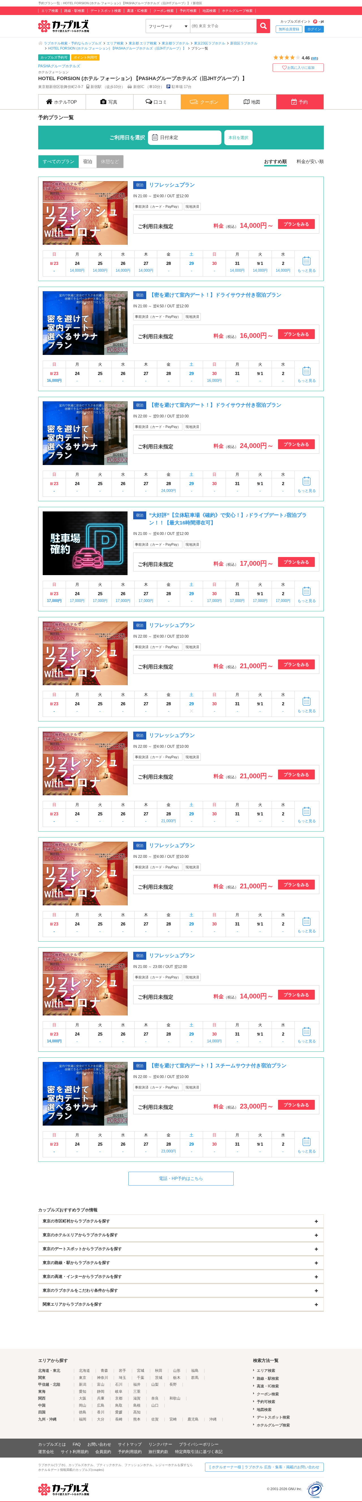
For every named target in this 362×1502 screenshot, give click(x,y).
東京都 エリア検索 (143, 43)
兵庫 (100, 1398)
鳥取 (118, 1405)
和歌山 (174, 1398)
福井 (137, 1384)
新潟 (82, 1384)
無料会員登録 (289, 29)
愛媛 (118, 1412)
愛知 (82, 1391)
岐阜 (118, 1391)
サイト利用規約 (75, 1451)
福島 (195, 1370)
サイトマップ (130, 1444)
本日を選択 (238, 137)
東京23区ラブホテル (209, 43)
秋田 (158, 1370)
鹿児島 (193, 1419)
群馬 (195, 1377)
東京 (82, 1377)
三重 (137, 1391)
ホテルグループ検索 (237, 11)
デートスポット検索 (105, 11)
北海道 (84, 1370)
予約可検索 (188, 11)
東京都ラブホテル (175, 43)
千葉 (140, 1377)
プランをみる (296, 224)
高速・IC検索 (137, 11)
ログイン (314, 29)
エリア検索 (49, 11)
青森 (104, 1370)
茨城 (158, 1377)
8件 (314, 58)
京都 (118, 1398)
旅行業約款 (158, 1451)
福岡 (82, 1419)
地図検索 (209, 11)
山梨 (155, 1384)
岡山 (82, 1405)
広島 (100, 1405)
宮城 (140, 1370)
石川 (118, 1384)
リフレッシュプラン (172, 185)
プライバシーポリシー (199, 1444)
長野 (173, 1384)
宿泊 (87, 161)
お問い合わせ (99, 1444)
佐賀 (155, 1419)
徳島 (82, 1412)
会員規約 (103, 1451)
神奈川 (102, 1377)
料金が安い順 (310, 161)
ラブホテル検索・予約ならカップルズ (73, 43)
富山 (100, 1384)
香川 (100, 1412)
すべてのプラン (58, 161)
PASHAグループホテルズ (59, 66)
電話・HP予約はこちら (181, 1178)
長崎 (118, 1419)
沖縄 (213, 1419)
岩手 (122, 1370)
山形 (176, 1370)
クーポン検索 (163, 11)
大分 (100, 1419)
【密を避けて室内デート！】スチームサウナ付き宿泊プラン (217, 1065)
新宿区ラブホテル (243, 43)
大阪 (82, 1398)
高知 (137, 1412)
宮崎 (173, 1419)
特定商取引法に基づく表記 (199, 1451)
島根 (137, 1405)
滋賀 (137, 1398)
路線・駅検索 (74, 11)
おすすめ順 (275, 161)
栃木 (176, 1377)
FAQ (77, 1444)
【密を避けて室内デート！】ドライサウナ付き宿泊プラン (215, 295)
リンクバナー (160, 1444)
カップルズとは (52, 1444)
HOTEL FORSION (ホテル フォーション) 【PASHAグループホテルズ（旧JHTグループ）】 (117, 48)
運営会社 (46, 1451)
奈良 (155, 1398)
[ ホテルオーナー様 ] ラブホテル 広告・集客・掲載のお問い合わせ (264, 1467)
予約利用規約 (130, 1451)
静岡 (100, 1391)
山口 (155, 1405)
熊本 (137, 1419)
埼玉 (122, 1377)
